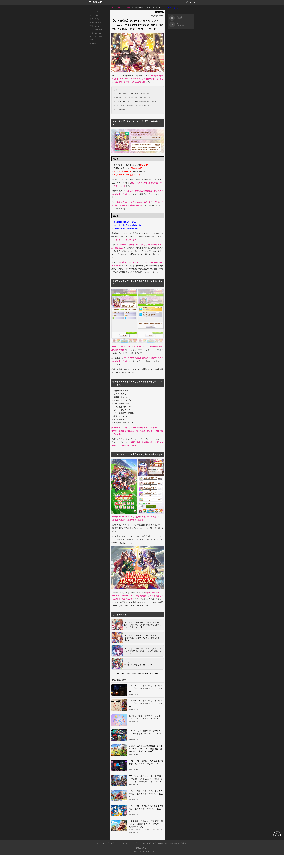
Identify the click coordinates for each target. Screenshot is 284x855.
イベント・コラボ (96, 36)
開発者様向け (163, 843)
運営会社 (184, 843)
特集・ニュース (95, 33)
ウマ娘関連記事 (120, 109)
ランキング (94, 12)
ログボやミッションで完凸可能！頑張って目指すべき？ (132, 105)
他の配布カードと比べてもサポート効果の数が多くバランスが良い (136, 101)
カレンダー (94, 15)
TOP (91, 8)
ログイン (192, 2)
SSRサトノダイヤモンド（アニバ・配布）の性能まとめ (132, 93)
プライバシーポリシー (124, 843)
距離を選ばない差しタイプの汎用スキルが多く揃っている (133, 97)
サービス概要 (101, 843)
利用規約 (111, 843)
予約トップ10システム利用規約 (145, 843)
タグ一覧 (93, 43)
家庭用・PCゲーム (96, 22)
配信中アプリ (94, 19)
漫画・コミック (95, 26)
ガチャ (92, 40)
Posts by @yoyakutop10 (176, 8)
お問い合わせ (174, 843)
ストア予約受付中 (96, 29)
